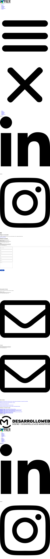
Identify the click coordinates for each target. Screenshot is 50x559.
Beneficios (2, 434)
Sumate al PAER (3, 8)
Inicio (2, 432)
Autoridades (2, 7)
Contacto (2, 436)
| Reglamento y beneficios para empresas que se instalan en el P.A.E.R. (10, 410)
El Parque (2, 5)
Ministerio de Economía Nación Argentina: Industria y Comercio (7, 402)
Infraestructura (3, 6)
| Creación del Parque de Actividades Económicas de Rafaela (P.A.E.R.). (11, 409)
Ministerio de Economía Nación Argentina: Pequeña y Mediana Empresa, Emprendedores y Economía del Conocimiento (14, 401)
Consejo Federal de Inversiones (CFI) (4, 403)
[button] (25, 60)
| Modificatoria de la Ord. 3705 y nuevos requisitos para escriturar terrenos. (11, 411)
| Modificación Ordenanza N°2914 (6, 412)
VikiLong (4, 413)
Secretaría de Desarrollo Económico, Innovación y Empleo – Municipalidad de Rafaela (10, 406)
